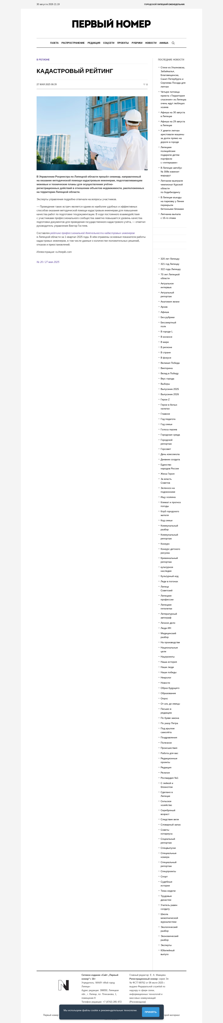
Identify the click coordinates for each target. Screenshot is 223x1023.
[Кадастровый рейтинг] (92, 133)
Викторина (167, 368)
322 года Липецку (171, 269)
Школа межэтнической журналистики (169, 918)
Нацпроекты (168, 656)
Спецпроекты (168, 871)
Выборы (165, 383)
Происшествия (169, 748)
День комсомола (170, 454)
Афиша (165, 312)
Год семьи (166, 424)
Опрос (164, 698)
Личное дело (168, 622)
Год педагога (168, 419)
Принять (151, 1012)
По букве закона (170, 718)
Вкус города (167, 378)
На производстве (170, 642)
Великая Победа (170, 362)
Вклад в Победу (170, 373)
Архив (164, 306)
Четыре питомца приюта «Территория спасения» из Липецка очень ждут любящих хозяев (173, 99)
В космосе (166, 336)
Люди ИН (166, 628)
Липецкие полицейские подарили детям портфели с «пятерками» (170, 155)
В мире (165, 342)
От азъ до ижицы (170, 703)
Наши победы (168, 672)
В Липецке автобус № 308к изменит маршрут (171, 171)
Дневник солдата (170, 459)
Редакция (166, 767)
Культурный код (169, 576)
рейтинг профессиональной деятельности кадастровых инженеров (92, 233)
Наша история (169, 661)
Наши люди (167, 667)
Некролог (166, 677)
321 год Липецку (170, 264)
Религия (165, 772)
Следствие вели (170, 819)
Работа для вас (169, 753)
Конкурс (165, 543)
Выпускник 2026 (170, 394)
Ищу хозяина (168, 497)
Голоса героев (169, 429)
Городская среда (170, 434)
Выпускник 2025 (170, 389)
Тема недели (168, 890)
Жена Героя (168, 473)
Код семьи (166, 520)
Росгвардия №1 (169, 777)
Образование (168, 693)
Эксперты (166, 945)
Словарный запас (171, 824)
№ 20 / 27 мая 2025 (48, 261)
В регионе (43, 59)
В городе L (167, 331)
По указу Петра (169, 723)
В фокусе (166, 357)
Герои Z (165, 399)
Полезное (166, 742)
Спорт (164, 876)
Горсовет (166, 449)
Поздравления (169, 737)
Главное (165, 413)
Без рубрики (168, 317)
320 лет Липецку (170, 258)
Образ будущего (170, 688)
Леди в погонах (169, 581)
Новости (165, 682)
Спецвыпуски (168, 848)
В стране (166, 352)
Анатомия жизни (170, 301)
